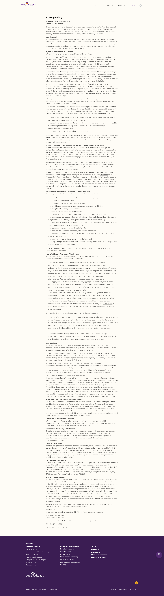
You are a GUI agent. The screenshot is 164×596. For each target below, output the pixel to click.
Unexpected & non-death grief (36, 560)
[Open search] (96, 5)
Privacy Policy (123, 589)
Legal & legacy (65, 554)
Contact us (95, 549)
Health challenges (32, 554)
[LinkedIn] (136, 582)
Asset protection (65, 551)
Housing (63, 565)
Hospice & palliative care (34, 557)
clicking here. (83, 167)
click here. (57, 159)
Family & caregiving (32, 549)
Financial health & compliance (70, 562)
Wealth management (67, 559)
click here (104, 175)
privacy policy (54, 27)
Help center (95, 552)
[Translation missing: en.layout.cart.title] (141, 5)
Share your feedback (99, 555)
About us (121, 5)
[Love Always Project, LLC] (28, 5)
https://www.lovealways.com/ (103, 31)
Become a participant (99, 557)
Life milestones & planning (69, 557)
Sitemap (113, 589)
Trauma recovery (31, 565)
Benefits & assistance (67, 549)
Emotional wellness (33, 546)
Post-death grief (31, 562)
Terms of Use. (110, 396)
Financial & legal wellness (69, 546)
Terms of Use (56, 48)
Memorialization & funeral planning (37, 552)
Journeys (106, 5)
